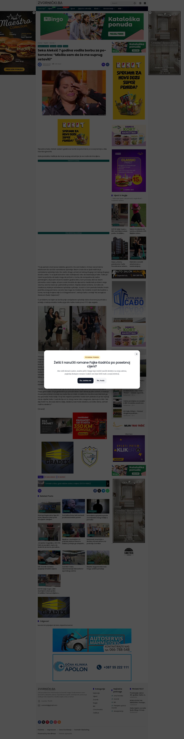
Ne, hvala (100, 380)
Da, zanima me (85, 380)
